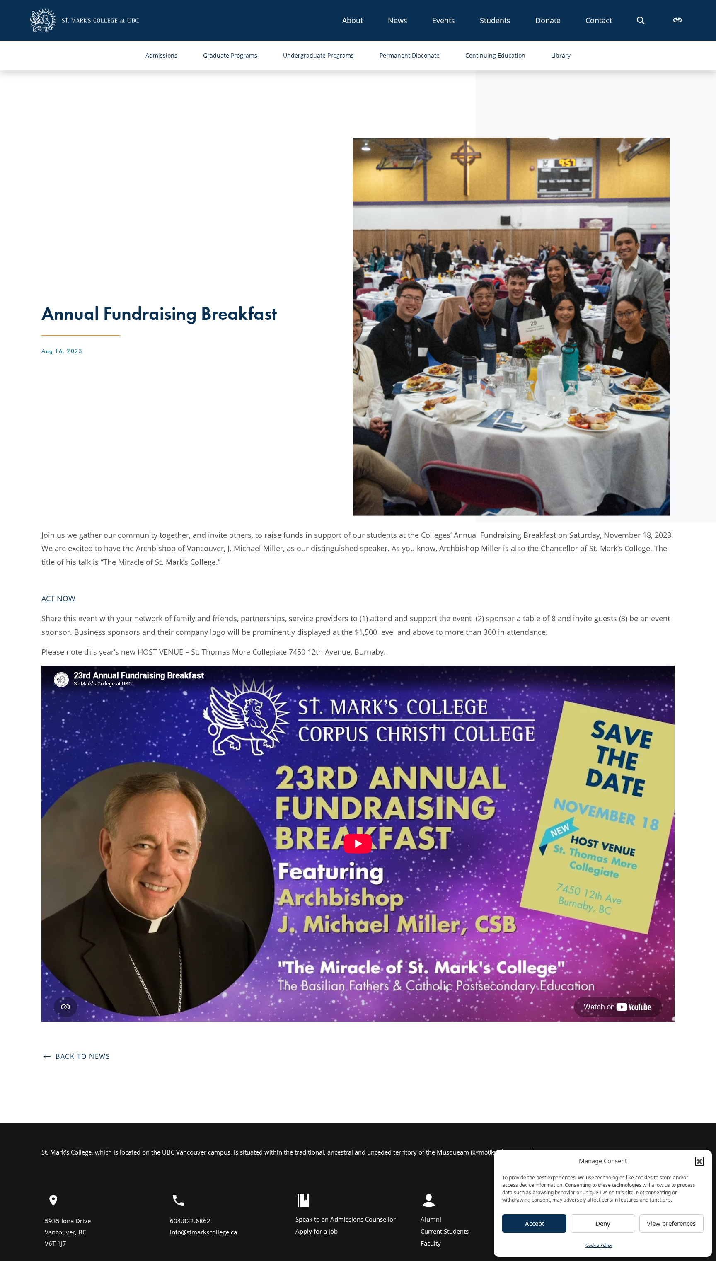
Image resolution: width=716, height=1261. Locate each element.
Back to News (80, 1056)
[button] (699, 1161)
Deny (602, 1223)
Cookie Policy (598, 1245)
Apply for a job (316, 1231)
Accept (534, 1223)
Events (443, 20)
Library (561, 55)
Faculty (431, 1243)
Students (495, 20)
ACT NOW (58, 598)
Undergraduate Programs (318, 55)
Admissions (161, 55)
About (352, 20)
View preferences (671, 1223)
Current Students (445, 1231)
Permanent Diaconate (410, 55)
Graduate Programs (230, 55)
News (397, 20)
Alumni (431, 1219)
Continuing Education (495, 55)
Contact (598, 20)
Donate (548, 20)
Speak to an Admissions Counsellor (345, 1219)
